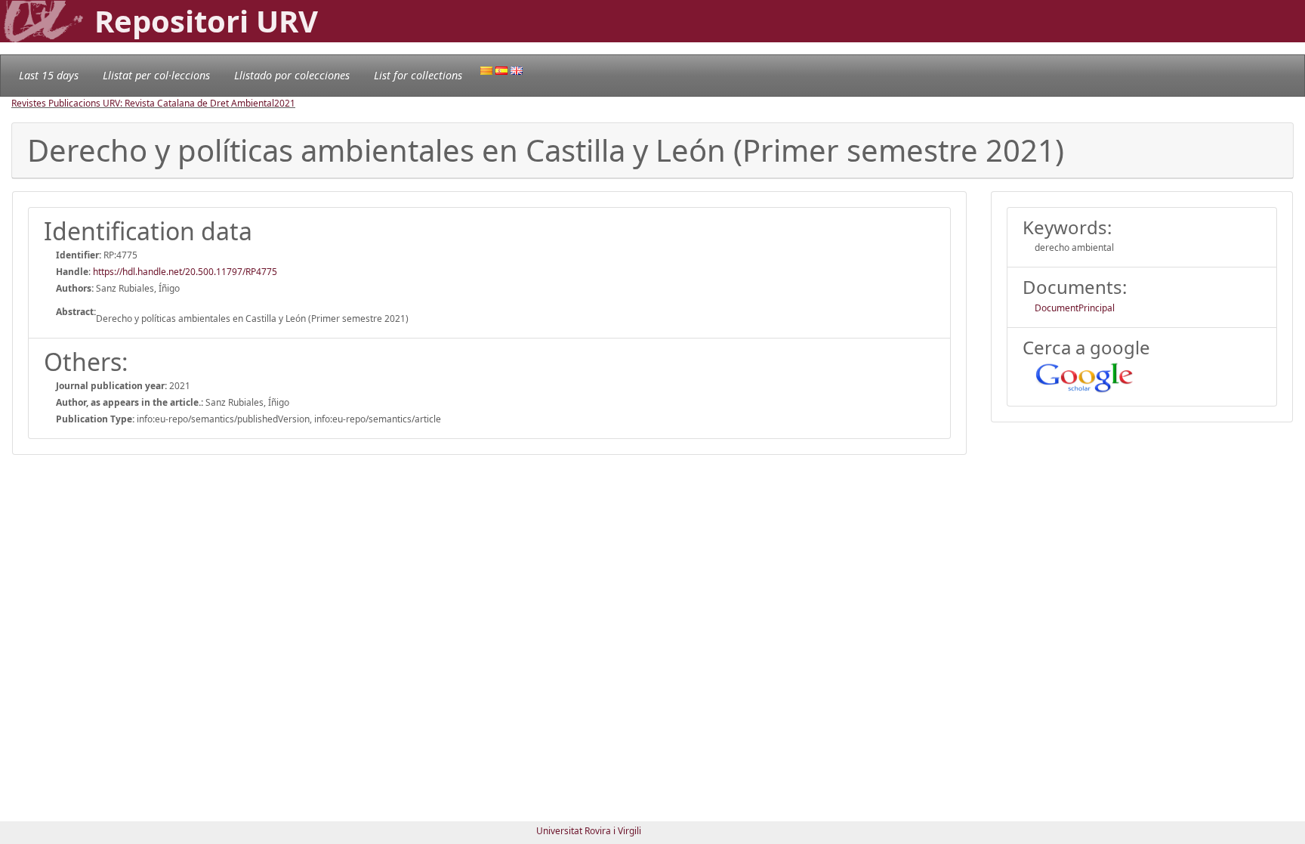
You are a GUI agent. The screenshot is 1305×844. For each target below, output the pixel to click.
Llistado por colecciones (292, 75)
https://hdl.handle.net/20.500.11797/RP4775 (185, 271)
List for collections (418, 75)
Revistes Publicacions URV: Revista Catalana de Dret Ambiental (142, 103)
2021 (284, 103)
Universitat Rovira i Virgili (588, 830)
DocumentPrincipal (1075, 307)
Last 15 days (49, 75)
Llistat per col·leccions (156, 75)
